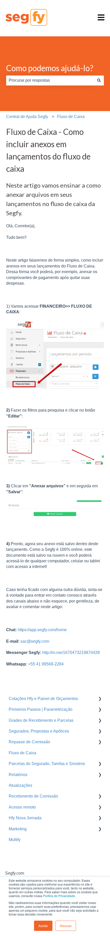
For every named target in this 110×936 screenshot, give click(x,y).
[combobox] (50, 80)
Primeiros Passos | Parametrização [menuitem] (40, 709)
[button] (100, 699)
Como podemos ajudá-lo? (49, 68)
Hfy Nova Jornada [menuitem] (25, 818)
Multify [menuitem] (14, 839)
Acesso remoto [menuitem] (22, 807)
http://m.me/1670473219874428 (70, 652)
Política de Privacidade (59, 896)
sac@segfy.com (34, 641)
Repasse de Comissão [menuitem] (29, 742)
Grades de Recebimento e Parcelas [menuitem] (41, 720)
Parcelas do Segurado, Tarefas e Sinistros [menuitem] (47, 763)
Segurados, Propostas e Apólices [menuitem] (39, 731)
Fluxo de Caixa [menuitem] (22, 753)
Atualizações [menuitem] (20, 785)
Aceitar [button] (43, 925)
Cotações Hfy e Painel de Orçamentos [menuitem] (43, 698)
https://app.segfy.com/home (42, 630)
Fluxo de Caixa (71, 116)
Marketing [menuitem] (18, 829)
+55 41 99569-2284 (46, 664)
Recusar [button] (66, 925)
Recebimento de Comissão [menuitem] (33, 796)
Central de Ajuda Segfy (27, 116)
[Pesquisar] (99, 80)
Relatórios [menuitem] (18, 774)
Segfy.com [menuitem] (14, 873)
